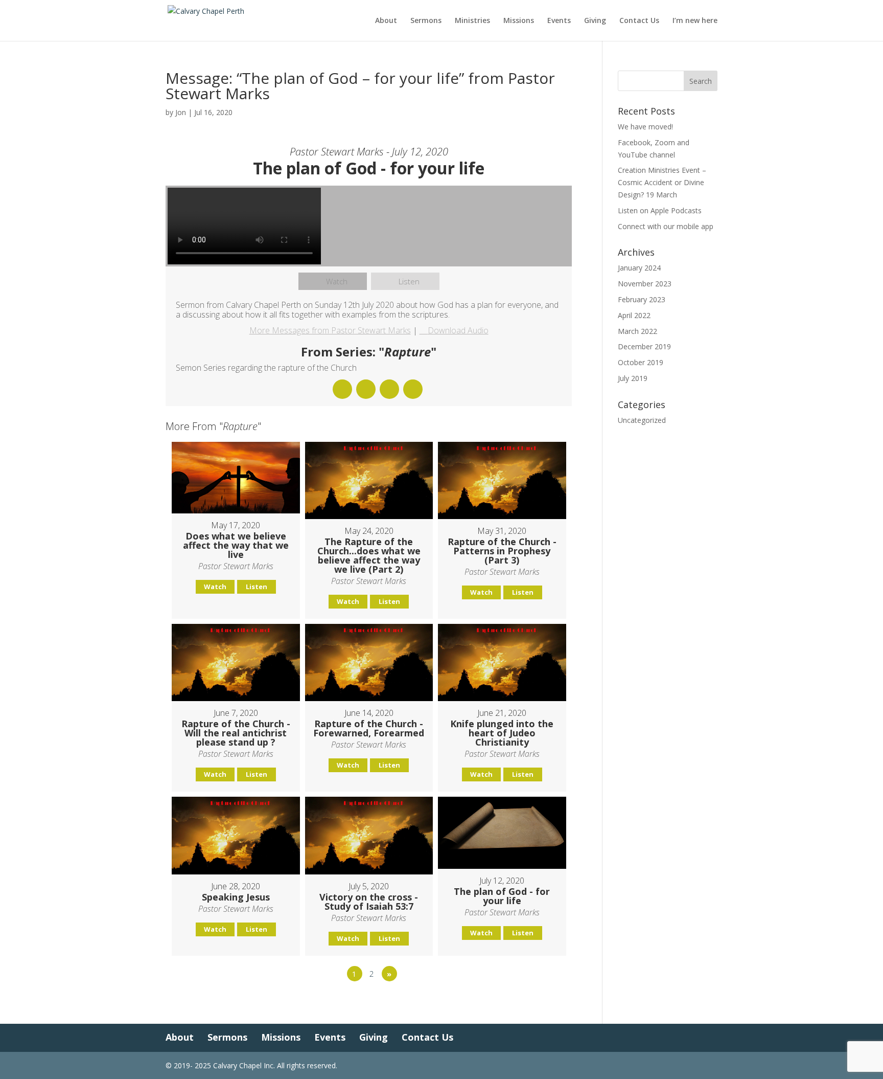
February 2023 (641, 299)
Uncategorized (642, 420)
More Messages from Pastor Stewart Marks (330, 330)
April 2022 (634, 315)
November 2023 (644, 283)
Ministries (472, 21)
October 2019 (640, 362)
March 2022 (637, 331)
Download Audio (458, 330)
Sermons (426, 21)
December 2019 (644, 346)
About (386, 21)
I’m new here (694, 21)
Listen (409, 281)
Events (559, 21)
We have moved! (645, 126)
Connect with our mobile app (665, 226)
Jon (180, 112)
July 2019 (632, 378)
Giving (595, 21)
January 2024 (639, 268)
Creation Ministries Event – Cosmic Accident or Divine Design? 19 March (662, 182)
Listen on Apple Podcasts (660, 210)
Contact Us (639, 21)
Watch (336, 281)
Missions (518, 21)
